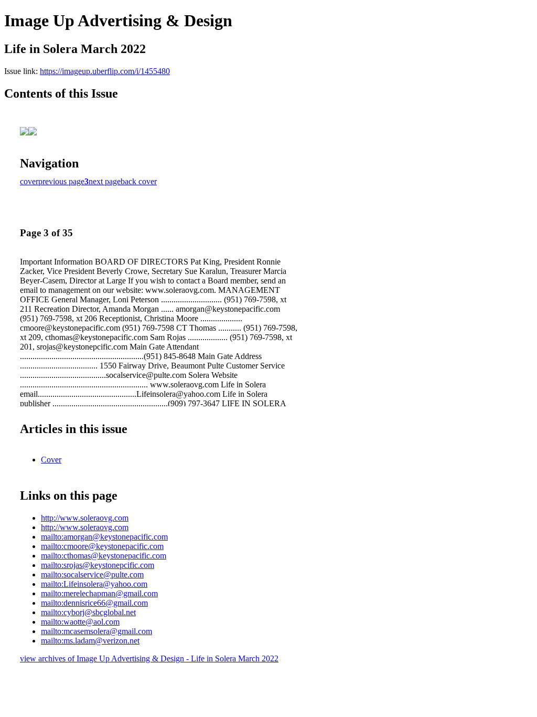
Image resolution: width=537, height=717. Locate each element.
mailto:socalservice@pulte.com (92, 574)
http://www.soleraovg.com (84, 517)
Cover (51, 459)
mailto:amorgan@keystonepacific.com (104, 536)
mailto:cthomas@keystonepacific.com (103, 555)
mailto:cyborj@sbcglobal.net (88, 612)
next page (105, 181)
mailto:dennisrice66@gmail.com (94, 602)
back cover (139, 181)
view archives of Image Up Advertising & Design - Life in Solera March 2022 (149, 658)
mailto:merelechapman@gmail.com (99, 593)
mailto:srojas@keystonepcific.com (97, 565)
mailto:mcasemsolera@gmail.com (96, 631)
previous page (61, 181)
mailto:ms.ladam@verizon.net (90, 640)
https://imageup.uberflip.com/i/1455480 (105, 71)
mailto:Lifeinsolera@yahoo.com (94, 583)
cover (29, 181)
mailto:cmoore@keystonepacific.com (102, 546)
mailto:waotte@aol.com (80, 621)
